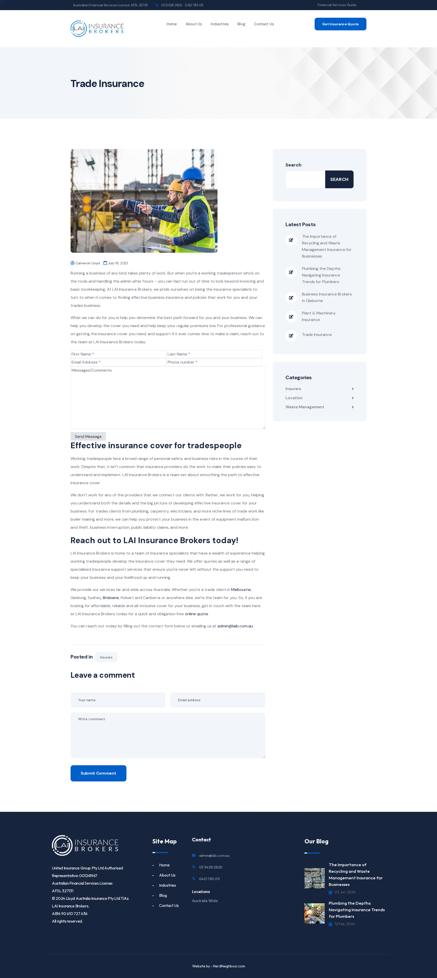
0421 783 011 (194, 5)
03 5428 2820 (171, 5)
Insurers (106, 657)
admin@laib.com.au (214, 855)
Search (293, 165)
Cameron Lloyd (88, 263)
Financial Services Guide (337, 5)
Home (172, 24)
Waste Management (305, 407)
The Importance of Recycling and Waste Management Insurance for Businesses (327, 246)
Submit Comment (98, 773)
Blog (241, 24)
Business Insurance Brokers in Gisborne (327, 297)
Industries (220, 24)
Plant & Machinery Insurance (319, 316)
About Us (194, 24)
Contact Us (264, 24)
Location (294, 397)
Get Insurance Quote (340, 24)
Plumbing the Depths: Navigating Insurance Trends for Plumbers (321, 275)
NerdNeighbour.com (229, 966)
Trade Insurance (317, 334)
